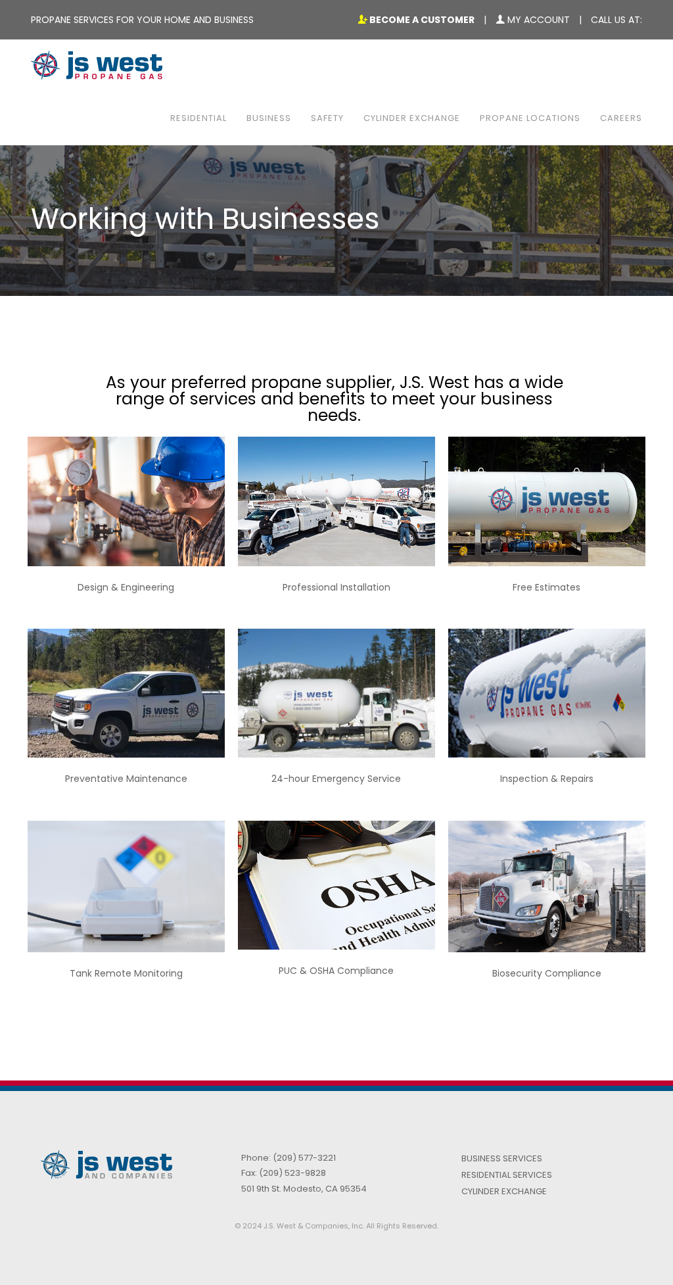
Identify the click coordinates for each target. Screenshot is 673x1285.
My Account (537, 19)
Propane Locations (530, 118)
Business (268, 118)
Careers (621, 118)
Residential (198, 118)
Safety (327, 118)
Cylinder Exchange (411, 118)
